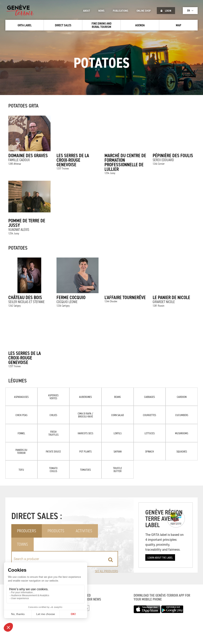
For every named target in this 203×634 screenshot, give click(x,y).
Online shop (144, 10)
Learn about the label (160, 557)
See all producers (106, 571)
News (101, 10)
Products (56, 530)
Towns (22, 544)
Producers (26, 530)
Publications (120, 10)
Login (167, 10)
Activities (84, 530)
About (86, 10)
